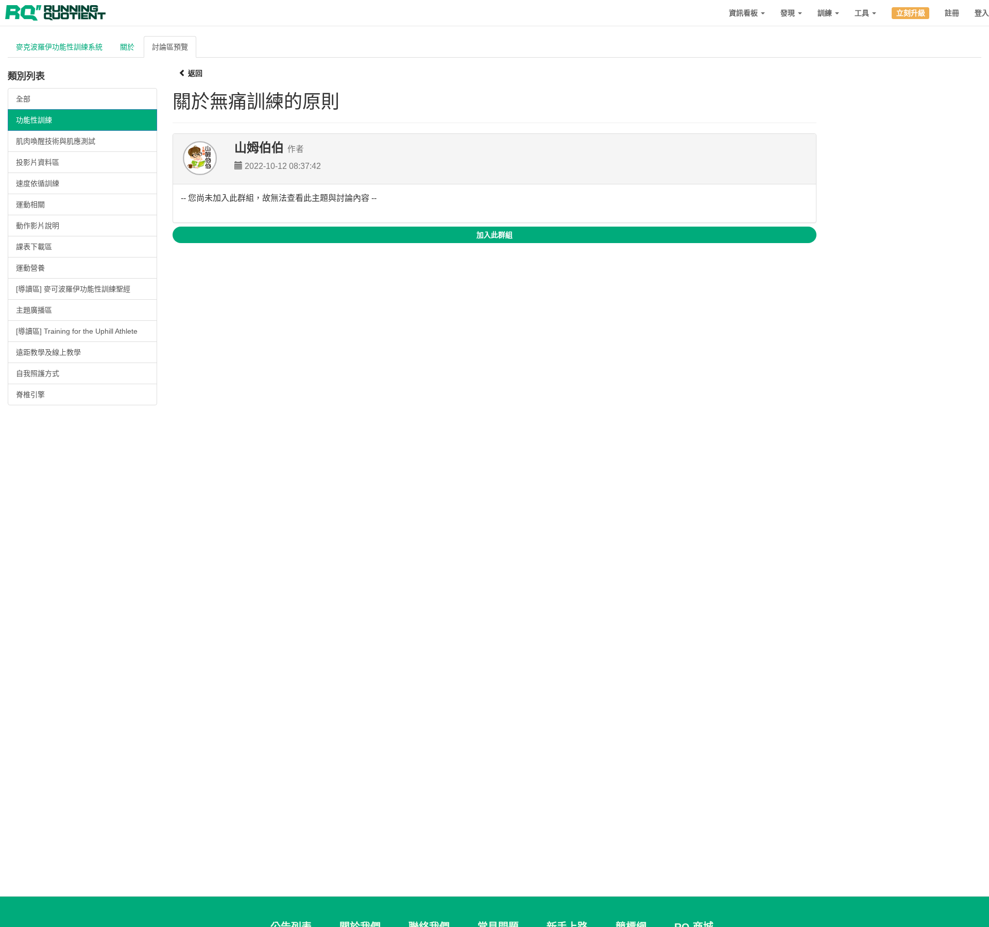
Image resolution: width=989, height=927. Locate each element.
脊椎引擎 (30, 394)
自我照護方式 (37, 373)
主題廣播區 (34, 310)
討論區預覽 (170, 47)
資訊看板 (744, 13)
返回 (194, 73)
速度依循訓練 (37, 183)
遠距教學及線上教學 (48, 352)
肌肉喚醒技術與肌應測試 (55, 141)
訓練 (825, 13)
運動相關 (30, 204)
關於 (127, 47)
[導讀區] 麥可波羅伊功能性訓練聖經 (73, 289)
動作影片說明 (37, 225)
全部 (23, 99)
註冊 (952, 13)
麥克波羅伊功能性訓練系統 (59, 47)
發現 (788, 13)
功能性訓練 (34, 120)
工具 (863, 13)
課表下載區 (34, 247)
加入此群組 (494, 235)
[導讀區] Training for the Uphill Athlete (77, 331)
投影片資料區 (37, 162)
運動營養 (30, 268)
